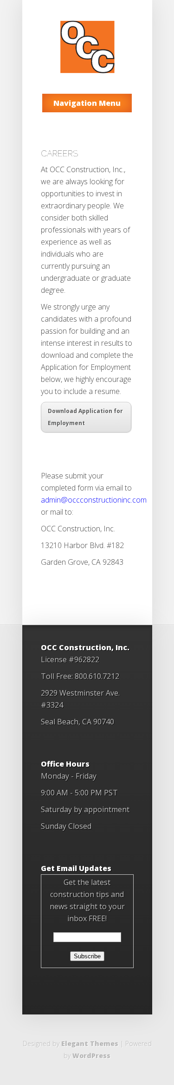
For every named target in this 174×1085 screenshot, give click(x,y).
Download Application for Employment (85, 417)
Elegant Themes (89, 1043)
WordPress (91, 1055)
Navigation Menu (87, 103)
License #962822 (70, 659)
